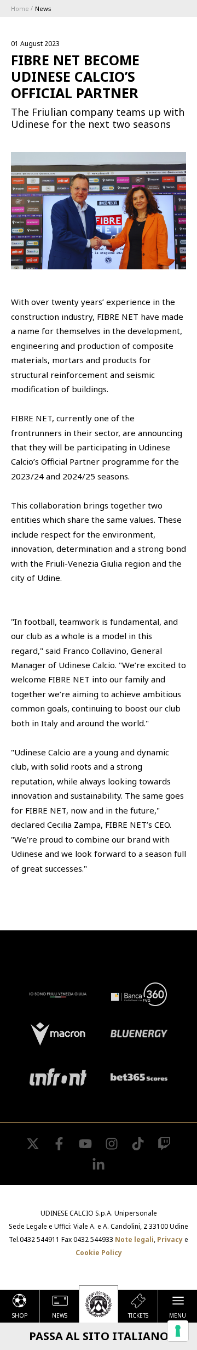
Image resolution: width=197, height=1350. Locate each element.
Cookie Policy (99, 1252)
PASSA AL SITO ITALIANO (99, 1336)
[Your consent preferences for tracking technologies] (177, 1330)
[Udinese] (98, 1304)
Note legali (134, 1239)
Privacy (170, 1239)
